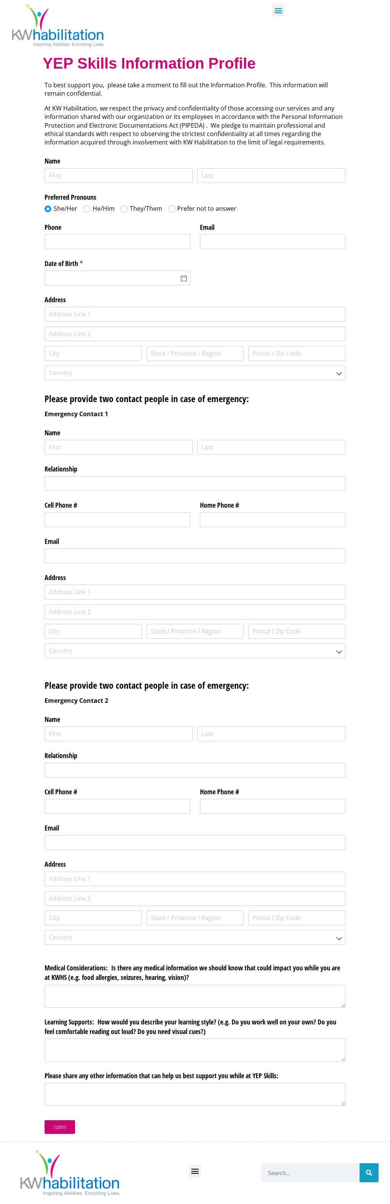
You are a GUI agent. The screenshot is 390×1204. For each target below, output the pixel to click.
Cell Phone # (61, 505)
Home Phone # (219, 505)
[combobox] (195, 373)
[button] (278, 10)
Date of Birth (75, 263)
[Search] (369, 1172)
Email (207, 227)
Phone (53, 227)
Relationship (61, 468)
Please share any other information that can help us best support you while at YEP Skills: (162, 1075)
